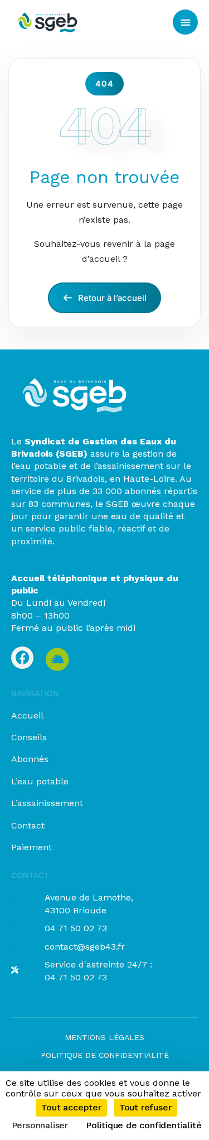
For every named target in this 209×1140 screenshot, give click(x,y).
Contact (28, 825)
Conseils (29, 737)
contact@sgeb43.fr (85, 946)
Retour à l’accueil (111, 298)
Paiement (31, 847)
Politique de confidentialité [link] (143, 1125)
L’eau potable (40, 781)
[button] (185, 22)
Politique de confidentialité (105, 1055)
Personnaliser (40, 1125)
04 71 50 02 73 (76, 928)
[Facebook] (22, 657)
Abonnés (29, 759)
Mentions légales (104, 1037)
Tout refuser (145, 1107)
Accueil (27, 715)
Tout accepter (71, 1107)
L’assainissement (47, 803)
